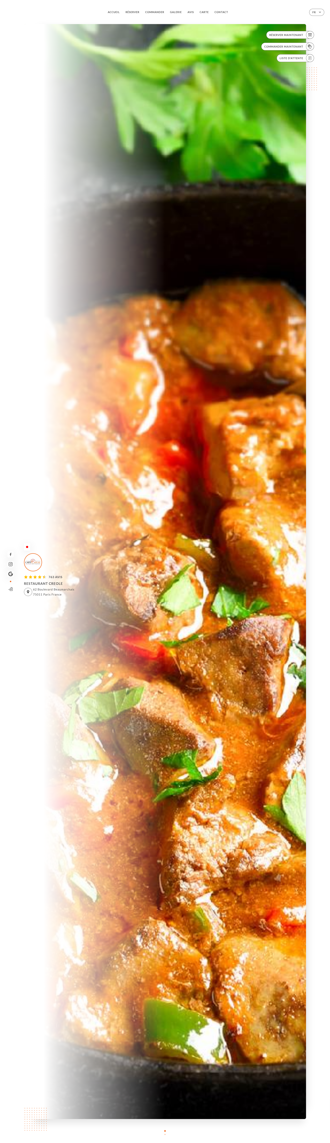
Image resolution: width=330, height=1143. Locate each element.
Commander (154, 12)
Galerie (176, 12)
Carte (204, 12)
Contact (221, 12)
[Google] (11, 574)
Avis (191, 12)
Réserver (132, 12)
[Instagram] (11, 564)
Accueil (114, 12)
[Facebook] (11, 554)
